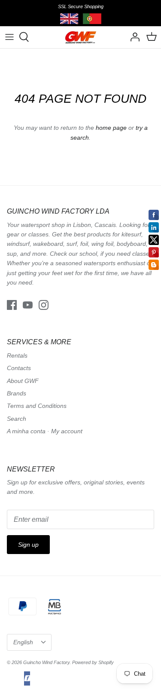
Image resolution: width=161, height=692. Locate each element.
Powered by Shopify (93, 662)
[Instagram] (44, 305)
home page (111, 127)
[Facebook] (12, 305)
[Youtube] (28, 305)
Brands (16, 393)
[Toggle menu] (9, 37)
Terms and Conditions (37, 405)
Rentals (17, 355)
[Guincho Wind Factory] (80, 37)
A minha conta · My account (44, 431)
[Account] (132, 37)
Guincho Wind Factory (46, 662)
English (23, 642)
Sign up (28, 544)
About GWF (23, 380)
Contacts (19, 367)
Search (16, 418)
